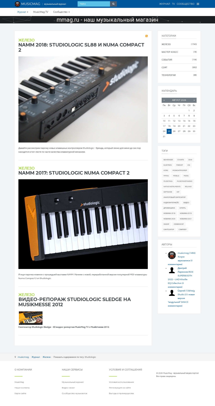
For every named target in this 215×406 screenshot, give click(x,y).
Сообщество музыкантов (74, 393)
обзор (166, 224)
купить (183, 208)
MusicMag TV (40, 12)
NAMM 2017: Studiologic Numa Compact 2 (74, 173)
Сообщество (185, 4)
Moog (186, 176)
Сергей (183, 291)
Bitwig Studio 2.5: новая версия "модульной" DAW (181, 298)
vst (178, 192)
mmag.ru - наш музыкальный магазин (107, 20)
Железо (26, 40)
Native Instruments (172, 186)
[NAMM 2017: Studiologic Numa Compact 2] (83, 224)
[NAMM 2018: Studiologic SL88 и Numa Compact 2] (83, 99)
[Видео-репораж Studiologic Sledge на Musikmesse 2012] (30, 318)
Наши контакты (22, 388)
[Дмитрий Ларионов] (172, 270)
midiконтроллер (180, 170)
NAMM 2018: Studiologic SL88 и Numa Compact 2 (81, 47)
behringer (168, 160)
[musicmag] (172, 255)
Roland (188, 186)
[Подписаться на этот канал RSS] (146, 36)
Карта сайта (20, 393)
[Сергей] (172, 293)
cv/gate (180, 160)
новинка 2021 (186, 219)
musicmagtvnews (184, 181)
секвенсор (179, 224)
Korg (166, 170)
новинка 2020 (169, 219)
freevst (179, 165)
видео (186, 202)
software (168, 192)
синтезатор (169, 229)
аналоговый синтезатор (175, 197)
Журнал (164, 4)
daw (190, 160)
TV (173, 4)
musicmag (186, 253)
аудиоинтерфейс (171, 202)
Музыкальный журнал (73, 382)
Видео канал (68, 388)
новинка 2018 (169, 213)
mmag (166, 176)
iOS (188, 165)
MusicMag (168, 181)
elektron (168, 165)
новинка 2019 (186, 213)
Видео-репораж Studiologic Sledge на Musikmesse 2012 (74, 301)
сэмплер (183, 229)
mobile (176, 176)
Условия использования (121, 382)
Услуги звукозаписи (180, 261)
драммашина (169, 208)
